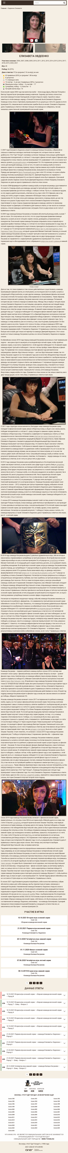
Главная (3, 8)
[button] (31, 40)
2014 (51, 61)
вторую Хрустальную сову (14, 681)
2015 (56, 61)
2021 (16, 63)
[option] (34, 27)
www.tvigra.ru (48, 1139)
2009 (31, 61)
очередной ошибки (28, 894)
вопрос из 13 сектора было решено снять (37, 573)
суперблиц (60, 464)
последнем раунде (44, 608)
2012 (43, 61)
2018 (3, 63)
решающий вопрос (20, 162)
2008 (26, 61)
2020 (12, 63)
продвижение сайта (38, 1150)
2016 (60, 61)
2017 (64, 61)
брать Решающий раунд (27, 172)
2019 (7, 63)
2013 (47, 61)
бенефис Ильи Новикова (13, 497)
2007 (22, 61)
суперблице (53, 560)
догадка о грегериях (37, 729)
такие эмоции (6, 863)
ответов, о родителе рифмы (30, 775)
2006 (18, 61)
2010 (35, 61)
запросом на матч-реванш (50, 241)
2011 (39, 61)
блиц (36, 193)
